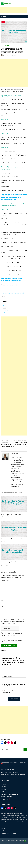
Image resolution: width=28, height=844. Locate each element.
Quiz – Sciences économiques (9, 772)
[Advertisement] (14, 73)
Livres (2, 791)
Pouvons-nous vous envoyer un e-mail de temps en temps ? (14, 685)
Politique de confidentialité (8, 833)
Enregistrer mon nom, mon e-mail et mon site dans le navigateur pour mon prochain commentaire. (13, 621)
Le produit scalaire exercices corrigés (13, 293)
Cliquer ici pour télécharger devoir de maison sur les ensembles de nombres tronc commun (14, 197)
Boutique (3, 789)
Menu (4, 16)
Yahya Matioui (8, 55)
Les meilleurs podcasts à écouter (10, 794)
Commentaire (5, 580)
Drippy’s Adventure (6, 796)
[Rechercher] (25, 749)
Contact (3, 828)
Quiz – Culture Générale (7, 769)
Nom (2, 600)
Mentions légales (5, 831)
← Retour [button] (3, 650)
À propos (3, 786)
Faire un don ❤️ (5, 799)
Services (3, 784)
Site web (3, 612)
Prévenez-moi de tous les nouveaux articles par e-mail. (11, 641)
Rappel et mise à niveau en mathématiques (13, 774)
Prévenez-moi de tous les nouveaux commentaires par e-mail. (11, 634)
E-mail (3, 606)
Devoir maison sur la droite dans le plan (12, 539)
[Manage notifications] (25, 841)
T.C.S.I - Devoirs (5, 45)
